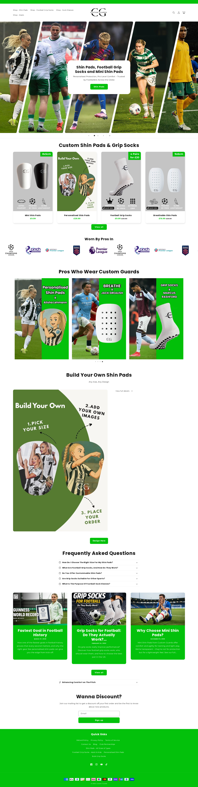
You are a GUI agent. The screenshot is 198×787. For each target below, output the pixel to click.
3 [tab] (100, 361)
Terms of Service (112, 740)
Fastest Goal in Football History (40, 632)
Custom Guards (101, 783)
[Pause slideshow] (109, 135)
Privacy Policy (97, 740)
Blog (95, 744)
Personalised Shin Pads (77, 215)
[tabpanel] (42, 318)
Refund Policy (83, 740)
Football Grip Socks (121, 215)
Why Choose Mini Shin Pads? (158, 632)
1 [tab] (95, 361)
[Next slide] (103, 135)
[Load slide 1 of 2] (94, 135)
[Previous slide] (88, 135)
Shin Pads (99, 87)
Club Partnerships (107, 744)
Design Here (99, 541)
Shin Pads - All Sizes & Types (98, 748)
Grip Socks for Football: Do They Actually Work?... (99, 635)
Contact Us (86, 744)
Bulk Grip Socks (99, 756)
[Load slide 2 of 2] (98, 135)
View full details (123, 391)
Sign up (99, 720)
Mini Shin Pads (33, 215)
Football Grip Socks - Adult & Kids (87, 752)
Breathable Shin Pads (165, 215)
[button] (173, 12)
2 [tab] (98, 361)
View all (99, 227)
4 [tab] (102, 361)
